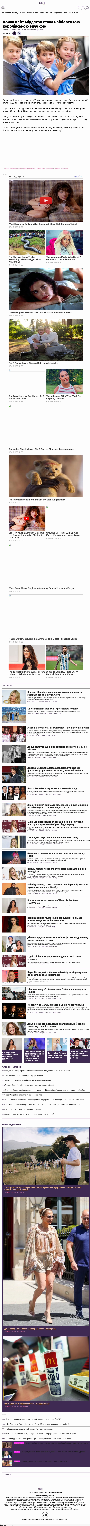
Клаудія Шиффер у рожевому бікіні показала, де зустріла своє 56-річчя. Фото (55, 693)
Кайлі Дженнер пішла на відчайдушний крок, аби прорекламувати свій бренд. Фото (55, 919)
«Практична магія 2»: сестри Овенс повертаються (55, 1005)
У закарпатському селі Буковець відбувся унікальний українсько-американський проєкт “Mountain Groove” (42, 1189)
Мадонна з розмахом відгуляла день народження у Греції (56, 854)
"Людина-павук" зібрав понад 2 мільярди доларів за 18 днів (56, 990)
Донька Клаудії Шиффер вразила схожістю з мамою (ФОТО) (57, 748)
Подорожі (58, 13)
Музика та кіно (32, 13)
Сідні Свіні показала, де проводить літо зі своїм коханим (54, 958)
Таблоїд (5, 30)
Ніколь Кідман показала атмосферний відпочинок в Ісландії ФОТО (56, 870)
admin (40, 713)
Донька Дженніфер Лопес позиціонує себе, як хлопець (41, 1461)
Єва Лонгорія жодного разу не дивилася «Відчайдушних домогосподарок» (51, 1443)
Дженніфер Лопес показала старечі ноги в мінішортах (29, 1329)
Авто (65, 13)
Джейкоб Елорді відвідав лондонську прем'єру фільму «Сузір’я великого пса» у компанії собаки (55, 769)
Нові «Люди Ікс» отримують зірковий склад (52, 788)
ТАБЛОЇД (15, 13)
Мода (42, 13)
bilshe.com (43, 1492)
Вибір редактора (12, 1124)
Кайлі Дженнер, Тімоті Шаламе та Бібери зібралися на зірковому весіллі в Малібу (57, 886)
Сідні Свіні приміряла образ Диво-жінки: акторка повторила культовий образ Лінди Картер (55, 823)
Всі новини (6, 13)
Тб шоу (22, 13)
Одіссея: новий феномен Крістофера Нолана (52, 708)
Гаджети (48, 13)
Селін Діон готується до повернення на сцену (52, 837)
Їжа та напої (73, 13)
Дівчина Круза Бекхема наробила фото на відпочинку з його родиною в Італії (57, 938)
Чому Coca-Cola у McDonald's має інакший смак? (27, 1404)
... (82, 12)
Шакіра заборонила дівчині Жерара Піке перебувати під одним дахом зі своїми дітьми (34, 1056)
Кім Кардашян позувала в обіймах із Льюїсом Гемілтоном (52, 901)
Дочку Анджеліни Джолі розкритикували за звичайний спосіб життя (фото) (50, 1452)
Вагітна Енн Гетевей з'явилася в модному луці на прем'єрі (57, 1055)
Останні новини (11, 1067)
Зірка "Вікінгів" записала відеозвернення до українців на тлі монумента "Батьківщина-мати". (57, 806)
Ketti (40, 701)
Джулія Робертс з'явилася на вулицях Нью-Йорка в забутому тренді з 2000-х (56, 1025)
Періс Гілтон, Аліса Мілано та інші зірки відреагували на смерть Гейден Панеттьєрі (57, 973)
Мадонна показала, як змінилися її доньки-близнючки (58, 727)
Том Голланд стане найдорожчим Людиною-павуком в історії (79, 1054)
